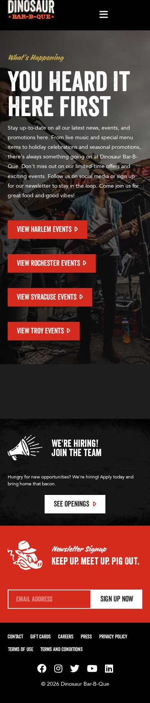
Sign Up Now (116, 599)
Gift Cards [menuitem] (40, 636)
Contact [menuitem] (15, 636)
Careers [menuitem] (65, 636)
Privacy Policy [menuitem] (113, 636)
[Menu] (103, 15)
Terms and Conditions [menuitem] (61, 649)
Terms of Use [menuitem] (20, 649)
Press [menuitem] (86, 636)
